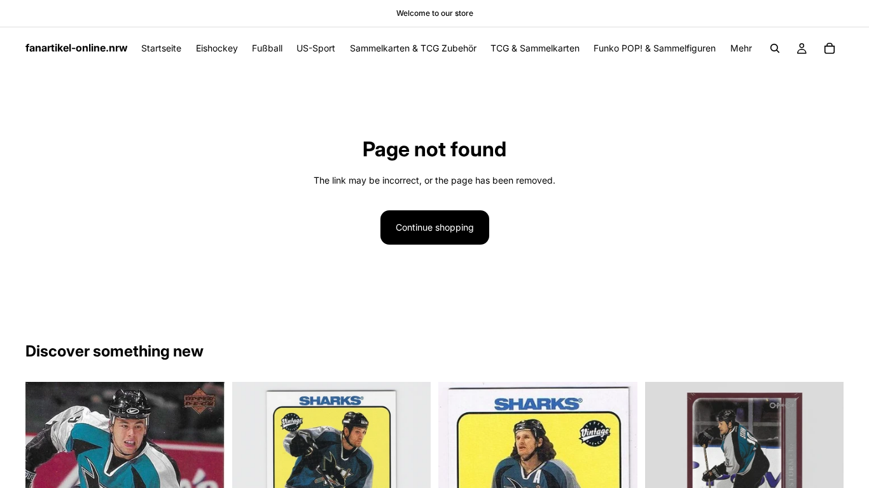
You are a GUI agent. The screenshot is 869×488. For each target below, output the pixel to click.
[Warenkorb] (830, 48)
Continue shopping (435, 227)
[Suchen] (775, 48)
